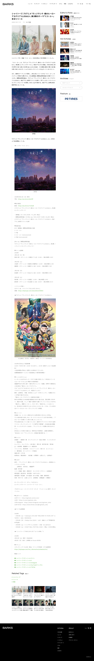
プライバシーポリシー (73, 640)
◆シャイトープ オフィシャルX (23, 560)
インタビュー (44, 3)
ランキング (37, 3)
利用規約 (70, 637)
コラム (60, 3)
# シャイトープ (16, 577)
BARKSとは (71, 632)
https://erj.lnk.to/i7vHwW (26, 206)
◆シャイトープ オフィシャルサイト (24, 558)
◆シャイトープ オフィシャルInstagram (25, 563)
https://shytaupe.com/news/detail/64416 (30, 291)
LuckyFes (70, 3)
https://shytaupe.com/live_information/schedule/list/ (31, 549)
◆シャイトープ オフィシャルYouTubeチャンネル (28, 565)
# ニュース (15, 579)
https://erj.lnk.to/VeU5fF (25, 199)
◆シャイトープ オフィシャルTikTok (24, 567)
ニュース (30, 3)
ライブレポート (53, 3)
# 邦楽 (13, 582)
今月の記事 (59, 632)
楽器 (65, 3)
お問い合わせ (71, 634)
